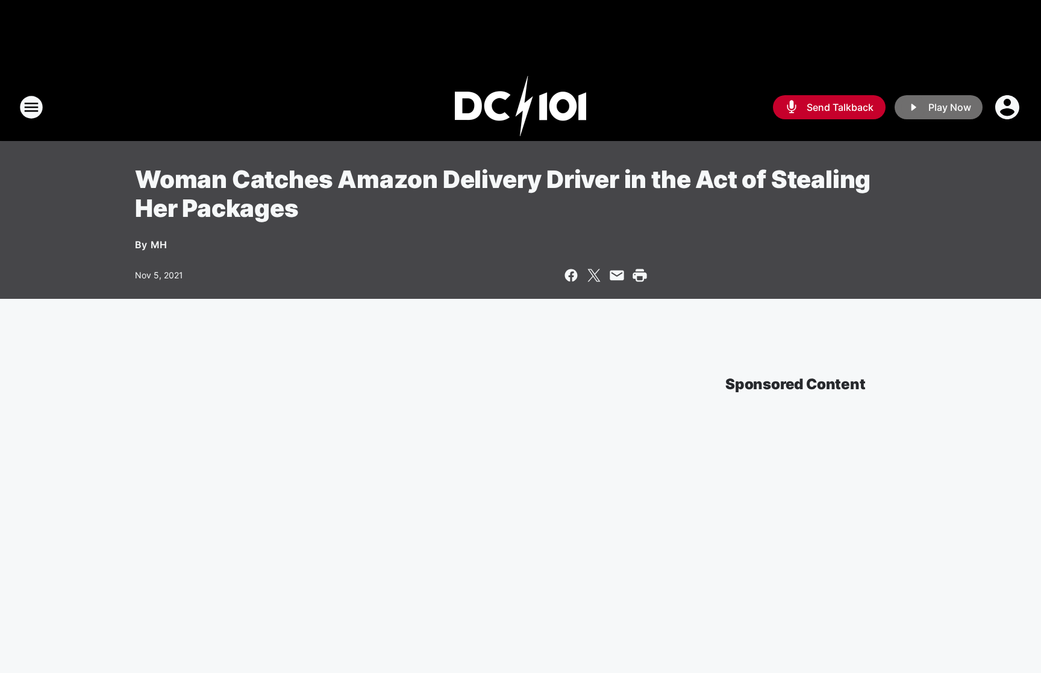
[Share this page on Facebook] (571, 275)
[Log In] (1008, 107)
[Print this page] (639, 275)
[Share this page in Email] (616, 275)
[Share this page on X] (594, 275)
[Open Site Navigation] (31, 107)
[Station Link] (520, 107)
